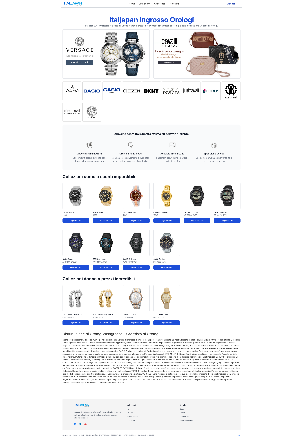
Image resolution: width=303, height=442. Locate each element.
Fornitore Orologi (186, 420)
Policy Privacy (132, 417)
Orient (182, 413)
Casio (182, 409)
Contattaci (131, 420)
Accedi (231, 3)
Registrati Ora (75, 221)
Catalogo (143, 3)
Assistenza (159, 3)
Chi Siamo (131, 413)
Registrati (174, 3)
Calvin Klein (184, 417)
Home (132, 3)
